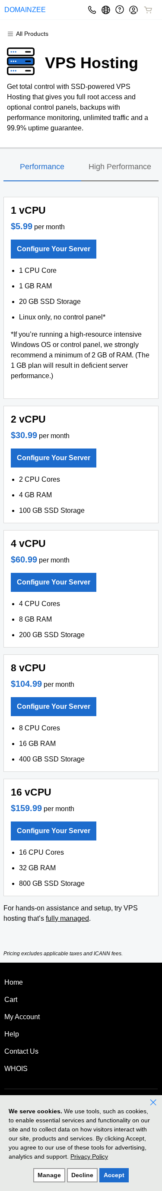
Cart (10, 999)
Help (11, 1034)
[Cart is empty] (148, 10)
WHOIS (16, 1068)
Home (13, 982)
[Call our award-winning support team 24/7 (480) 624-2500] (120, 9)
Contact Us (21, 1051)
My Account (22, 1016)
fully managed (67, 918)
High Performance (120, 166)
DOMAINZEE (25, 9)
